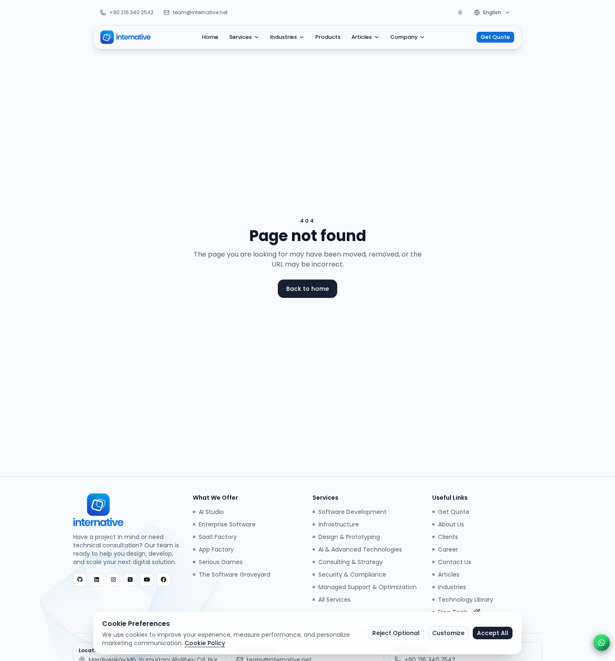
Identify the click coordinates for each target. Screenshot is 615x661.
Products (328, 37)
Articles (361, 37)
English (492, 12)
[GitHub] (80, 579)
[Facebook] (163, 579)
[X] (130, 579)
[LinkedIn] (96, 579)
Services (240, 37)
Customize (448, 633)
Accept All (492, 633)
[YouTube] (147, 579)
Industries (283, 37)
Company (404, 37)
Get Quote (495, 37)
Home (210, 37)
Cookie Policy (204, 643)
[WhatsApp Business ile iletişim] (601, 642)
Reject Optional (396, 633)
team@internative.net (200, 12)
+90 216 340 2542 (131, 12)
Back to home (307, 289)
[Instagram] (113, 579)
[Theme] (460, 12)
